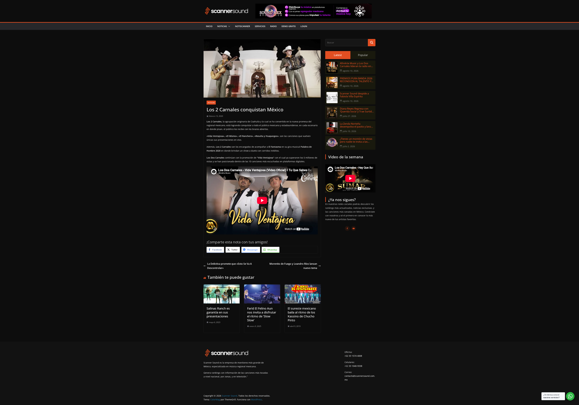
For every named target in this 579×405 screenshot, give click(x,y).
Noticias (222, 26)
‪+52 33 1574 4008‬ (353, 355)
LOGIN (304, 26)
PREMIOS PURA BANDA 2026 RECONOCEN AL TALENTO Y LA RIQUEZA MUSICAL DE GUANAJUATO (356, 80)
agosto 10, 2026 (350, 70)
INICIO (209, 26)
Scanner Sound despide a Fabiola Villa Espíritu (354, 95)
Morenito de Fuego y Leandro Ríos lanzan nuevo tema (293, 266)
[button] (228, 26)
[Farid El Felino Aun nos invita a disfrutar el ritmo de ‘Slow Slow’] (262, 286)
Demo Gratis (289, 26)
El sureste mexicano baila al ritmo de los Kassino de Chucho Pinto (302, 314)
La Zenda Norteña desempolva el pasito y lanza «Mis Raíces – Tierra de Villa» (356, 125)
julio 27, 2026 (349, 116)
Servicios (260, 26)
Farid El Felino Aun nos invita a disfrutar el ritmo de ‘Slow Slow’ (261, 314)
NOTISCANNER (242, 26)
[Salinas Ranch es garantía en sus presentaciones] (222, 286)
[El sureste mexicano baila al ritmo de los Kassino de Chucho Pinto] (303, 286)
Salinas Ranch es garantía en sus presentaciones (218, 312)
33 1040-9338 (355, 366)
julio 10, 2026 (349, 131)
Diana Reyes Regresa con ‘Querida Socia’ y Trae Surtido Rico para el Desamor (356, 110)
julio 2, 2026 (349, 146)
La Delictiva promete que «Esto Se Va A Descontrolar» (229, 266)
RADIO (273, 26)
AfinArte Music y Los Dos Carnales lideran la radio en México (355, 65)
